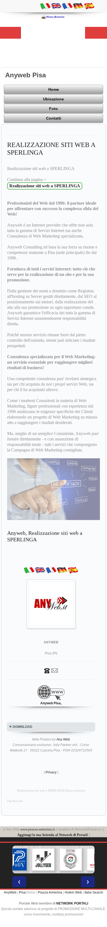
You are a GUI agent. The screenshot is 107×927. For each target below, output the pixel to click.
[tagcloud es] (89, 5)
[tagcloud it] (45, 5)
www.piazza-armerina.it (37, 829)
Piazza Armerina (50, 892)
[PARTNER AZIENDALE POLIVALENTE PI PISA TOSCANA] (16, 860)
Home (53, 89)
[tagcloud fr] (67, 5)
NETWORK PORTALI (72, 903)
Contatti (53, 118)
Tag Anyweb (15, 800)
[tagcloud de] (78, 5)
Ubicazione (53, 99)
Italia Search (94, 892)
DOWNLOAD (22, 727)
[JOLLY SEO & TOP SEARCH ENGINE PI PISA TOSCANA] (43, 860)
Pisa (22, 892)
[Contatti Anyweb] (51, 670)
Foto (53, 108)
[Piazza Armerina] (53, 17)
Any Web (63, 739)
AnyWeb (10, 892)
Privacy (51, 772)
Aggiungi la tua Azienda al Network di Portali (52, 835)
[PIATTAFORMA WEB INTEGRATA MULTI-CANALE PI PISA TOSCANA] (71, 860)
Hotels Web (73, 892)
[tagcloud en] (56, 5)
